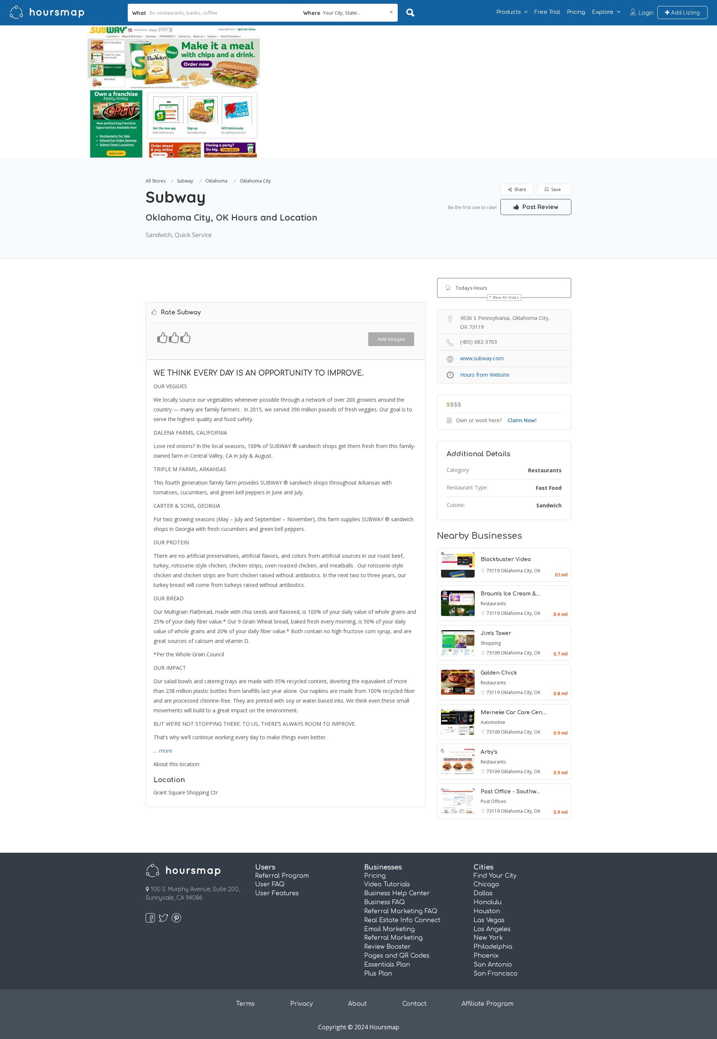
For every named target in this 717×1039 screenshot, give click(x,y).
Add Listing (685, 12)
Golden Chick (499, 673)
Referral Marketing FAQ (400, 911)
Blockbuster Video (506, 559)
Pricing (576, 12)
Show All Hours (506, 297)
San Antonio (493, 964)
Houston (487, 911)
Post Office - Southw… (510, 791)
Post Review (539, 207)
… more (162, 750)
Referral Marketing (393, 937)
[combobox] (348, 12)
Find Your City (495, 875)
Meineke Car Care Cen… (513, 712)
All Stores (155, 181)
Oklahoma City (255, 181)
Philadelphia (493, 946)
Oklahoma (216, 181)
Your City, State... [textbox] (341, 12)
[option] (174, 91)
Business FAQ (384, 902)
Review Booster (387, 946)
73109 (494, 653)
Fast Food (549, 487)
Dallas (483, 893)
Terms (245, 1004)
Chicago (486, 884)
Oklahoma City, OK (520, 570)
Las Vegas (489, 920)
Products (508, 12)
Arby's (489, 752)
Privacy (301, 1004)
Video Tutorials (387, 884)
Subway (185, 181)
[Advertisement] (521, 77)
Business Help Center (397, 893)
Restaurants (545, 470)
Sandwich (549, 505)
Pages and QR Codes (396, 955)
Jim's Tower (496, 633)
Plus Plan (378, 973)
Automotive (493, 722)
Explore (603, 12)
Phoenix (486, 955)
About (357, 1004)
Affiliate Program (487, 1004)
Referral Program (282, 875)
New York (488, 937)
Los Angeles (492, 929)
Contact (414, 1004)
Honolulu (488, 902)
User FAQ (270, 884)
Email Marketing (389, 929)
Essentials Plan (387, 964)
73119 (494, 570)
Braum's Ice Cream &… (510, 594)
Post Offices (493, 801)
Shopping (491, 643)
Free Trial (547, 12)
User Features (277, 893)
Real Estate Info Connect (402, 920)
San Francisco (496, 973)
